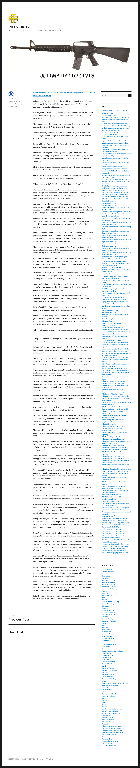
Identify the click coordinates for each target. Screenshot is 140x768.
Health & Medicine (108, 638)
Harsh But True (107, 636)
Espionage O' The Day (109, 621)
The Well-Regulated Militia (111, 501)
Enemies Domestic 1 (109, 201)
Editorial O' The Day (108, 612)
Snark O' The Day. (108, 720)
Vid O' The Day (107, 743)
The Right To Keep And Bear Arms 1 (113, 456)
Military (105, 672)
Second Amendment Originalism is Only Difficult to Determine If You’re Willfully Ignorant (115, 345)
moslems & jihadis (108, 675)
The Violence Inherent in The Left (113, 728)
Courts (104, 591)
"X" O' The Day (107, 569)
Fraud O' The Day (108, 623)
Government (106, 632)
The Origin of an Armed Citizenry (113, 439)
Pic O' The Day (107, 690)
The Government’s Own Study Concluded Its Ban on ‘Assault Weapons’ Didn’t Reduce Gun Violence (116, 398)
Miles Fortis (12, 98)
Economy (18, 104)
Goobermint (13, 106)
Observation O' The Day (110, 685)
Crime (104, 597)
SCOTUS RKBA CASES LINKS (111, 340)
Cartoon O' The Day (108, 580)
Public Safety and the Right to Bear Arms (115, 327)
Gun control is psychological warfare (114, 261)
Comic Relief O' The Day (110, 584)
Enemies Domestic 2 (109, 203)
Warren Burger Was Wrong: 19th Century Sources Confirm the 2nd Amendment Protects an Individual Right (115, 525)
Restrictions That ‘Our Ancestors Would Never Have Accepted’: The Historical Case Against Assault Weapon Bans (116, 332)
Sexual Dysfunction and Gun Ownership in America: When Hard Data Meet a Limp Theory (116, 360)
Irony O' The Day (107, 655)
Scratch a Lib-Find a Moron (111, 711)
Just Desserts (106, 657)
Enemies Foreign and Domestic (112, 619)
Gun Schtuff (106, 634)
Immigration (106, 649)
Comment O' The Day (109, 587)
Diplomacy (105, 606)
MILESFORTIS (19, 27)
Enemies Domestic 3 (109, 205)
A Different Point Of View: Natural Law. (114, 124)
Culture (104, 600)
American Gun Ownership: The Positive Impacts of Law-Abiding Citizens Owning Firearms (115, 145)
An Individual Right (108, 156)
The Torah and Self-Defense (111, 495)
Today (104, 737)
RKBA (104, 702)
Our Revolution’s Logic (109, 312)
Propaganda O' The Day (110, 694)
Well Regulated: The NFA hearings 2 (114, 531)
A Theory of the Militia (109, 134)
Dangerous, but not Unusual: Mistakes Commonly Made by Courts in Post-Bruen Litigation (116, 182)
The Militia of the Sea (109, 424)
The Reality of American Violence (113, 445)
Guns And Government (109, 274)
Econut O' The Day (108, 610)
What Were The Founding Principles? (114, 550)
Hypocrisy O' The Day (109, 645)
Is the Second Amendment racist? (113, 297)
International (106, 653)
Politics (104, 692)
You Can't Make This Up (110, 745)
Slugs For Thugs (107, 717)
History (104, 642)
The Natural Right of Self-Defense (113, 437)
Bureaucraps (106, 576)
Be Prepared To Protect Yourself (112, 167)
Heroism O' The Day (109, 640)
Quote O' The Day (108, 698)
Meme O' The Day (108, 668)
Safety (104, 705)
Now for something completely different (115, 683)
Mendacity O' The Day (109, 670)
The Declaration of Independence (113, 383)
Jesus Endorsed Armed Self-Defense (114, 300)
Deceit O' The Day (108, 604)
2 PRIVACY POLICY (108, 113)
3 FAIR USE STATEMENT (110, 115)
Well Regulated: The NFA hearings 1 (113, 529)
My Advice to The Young (110, 310)
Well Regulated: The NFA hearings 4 (114, 535)
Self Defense (106, 715)
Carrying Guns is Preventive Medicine (114, 169)
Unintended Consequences (111, 741)
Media (104, 666)
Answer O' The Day (108, 572)
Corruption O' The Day (109, 589)
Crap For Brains (107, 595)
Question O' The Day (109, 696)
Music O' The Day (108, 677)
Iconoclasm (106, 647)
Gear (103, 625)
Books (104, 574)
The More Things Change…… (111, 726)
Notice (104, 681)
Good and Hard (107, 630)
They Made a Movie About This (112, 730)
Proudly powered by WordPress (43, 759)
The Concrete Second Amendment (113, 381)
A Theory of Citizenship (110, 132)
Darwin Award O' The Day (110, 602)
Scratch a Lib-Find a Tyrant (111, 713)
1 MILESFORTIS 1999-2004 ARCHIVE (114, 111)
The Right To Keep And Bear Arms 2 (114, 458)
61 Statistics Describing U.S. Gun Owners (115, 117)
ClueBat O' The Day (108, 582)
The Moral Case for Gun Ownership (113, 426)
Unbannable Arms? (108, 516)
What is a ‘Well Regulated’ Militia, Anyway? (116, 544)
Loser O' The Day (107, 664)
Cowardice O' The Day (109, 593)
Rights (104, 700)
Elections (105, 617)
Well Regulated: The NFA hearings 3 (114, 533)
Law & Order (106, 660)
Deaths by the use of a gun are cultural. (114, 186)
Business (11, 104)
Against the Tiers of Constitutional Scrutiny (116, 141)
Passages (105, 687)
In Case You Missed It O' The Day (113, 651)
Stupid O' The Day (108, 722)
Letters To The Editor (109, 662)
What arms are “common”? (111, 538)
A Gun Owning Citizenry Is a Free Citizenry (116, 126)
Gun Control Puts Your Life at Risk (113, 267)
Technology (106, 724)
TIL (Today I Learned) (109, 735)
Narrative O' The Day (109, 679)
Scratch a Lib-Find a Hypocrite (112, 709)
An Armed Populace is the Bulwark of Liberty (116, 154)
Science (104, 707)
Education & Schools (109, 615)
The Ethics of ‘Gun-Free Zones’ (112, 394)
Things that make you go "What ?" (113, 732)
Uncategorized (107, 739)
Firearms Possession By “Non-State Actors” (116, 212)
